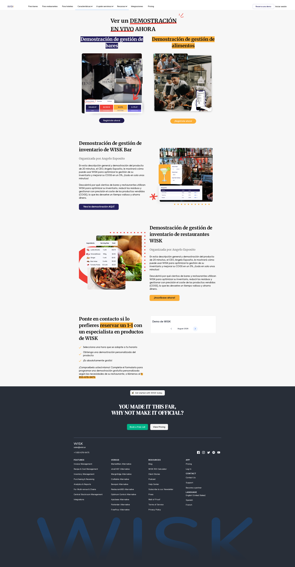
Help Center (153, 484)
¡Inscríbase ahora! (164, 298)
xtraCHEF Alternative (120, 469)
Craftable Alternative (120, 479)
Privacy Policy (154, 509)
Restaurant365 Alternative (122, 489)
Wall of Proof (154, 499)
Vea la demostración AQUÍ (98, 207)
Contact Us (191, 477)
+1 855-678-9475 (81, 452)
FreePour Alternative (120, 509)
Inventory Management (84, 474)
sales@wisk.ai (80, 447)
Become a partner (194, 488)
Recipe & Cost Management (86, 469)
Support (189, 482)
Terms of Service (156, 504)
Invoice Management (83, 464)
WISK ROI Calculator (157, 469)
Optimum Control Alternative (123, 494)
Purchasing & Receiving (84, 479)
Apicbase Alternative (120, 499)
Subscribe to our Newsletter (160, 489)
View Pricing (159, 427)
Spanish (189, 500)
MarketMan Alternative (121, 464)
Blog (150, 464)
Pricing (189, 464)
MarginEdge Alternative (121, 474)
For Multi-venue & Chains (85, 489)
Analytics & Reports (82, 484)
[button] (84, 6)
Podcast (151, 479)
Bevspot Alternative (119, 484)
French (189, 505)
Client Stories (154, 474)
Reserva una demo (263, 6)
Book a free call (137, 427)
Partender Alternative (120, 504)
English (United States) (196, 495)
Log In (188, 469)
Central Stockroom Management (88, 494)
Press (150, 494)
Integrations (79, 499)
